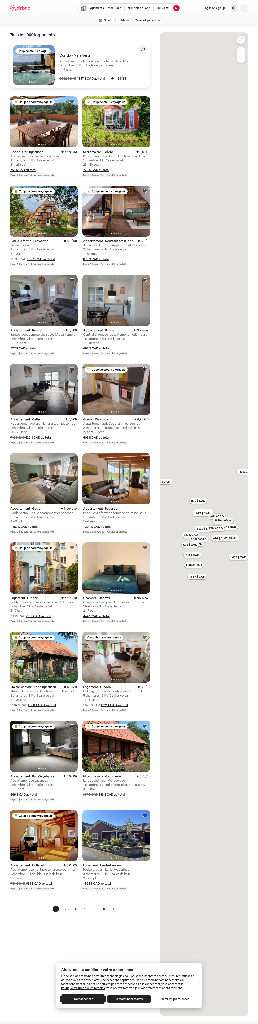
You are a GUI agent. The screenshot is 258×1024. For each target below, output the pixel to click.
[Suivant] (113, 909)
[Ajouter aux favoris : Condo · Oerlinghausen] (72, 101)
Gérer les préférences (175, 999)
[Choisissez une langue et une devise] (234, 8)
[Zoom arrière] (241, 51)
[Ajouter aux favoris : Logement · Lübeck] (72, 547)
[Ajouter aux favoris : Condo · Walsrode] (144, 369)
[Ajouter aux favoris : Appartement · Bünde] (144, 280)
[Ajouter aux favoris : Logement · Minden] (144, 637)
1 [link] (55, 909)
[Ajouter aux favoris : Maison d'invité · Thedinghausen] (72, 637)
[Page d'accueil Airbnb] (20, 8)
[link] (46, 909)
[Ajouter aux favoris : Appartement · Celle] (72, 369)
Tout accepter (83, 999)
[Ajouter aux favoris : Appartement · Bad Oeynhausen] (72, 726)
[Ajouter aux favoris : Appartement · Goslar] (72, 458)
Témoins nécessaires (129, 999)
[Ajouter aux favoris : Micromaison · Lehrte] (144, 101)
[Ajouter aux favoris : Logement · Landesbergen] (144, 815)
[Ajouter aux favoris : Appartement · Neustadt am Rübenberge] (144, 191)
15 (104, 909)
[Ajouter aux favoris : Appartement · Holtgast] (72, 815)
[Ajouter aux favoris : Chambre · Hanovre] (144, 547)
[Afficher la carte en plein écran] (241, 40)
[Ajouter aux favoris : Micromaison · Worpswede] (144, 726)
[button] (91, 78)
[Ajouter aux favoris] (142, 49)
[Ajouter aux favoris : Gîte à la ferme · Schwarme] (72, 191)
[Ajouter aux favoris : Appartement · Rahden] (72, 280)
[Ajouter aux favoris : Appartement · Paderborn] (144, 458)
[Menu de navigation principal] (244, 8)
